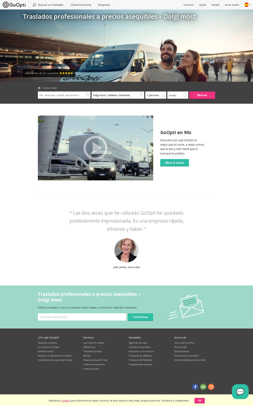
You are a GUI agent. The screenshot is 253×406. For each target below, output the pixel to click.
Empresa (104, 5)
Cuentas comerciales (140, 347)
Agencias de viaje (138, 342)
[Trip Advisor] (203, 387)
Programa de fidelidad (140, 359)
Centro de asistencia (94, 364)
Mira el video (174, 163)
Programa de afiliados (140, 355)
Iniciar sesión (232, 4)
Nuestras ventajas (47, 342)
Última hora (89, 347)
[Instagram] (211, 387)
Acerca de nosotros (184, 342)
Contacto (188, 4)
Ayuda (202, 4)
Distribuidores (181, 351)
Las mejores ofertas (93, 342)
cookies (65, 400)
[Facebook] (195, 387)
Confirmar (140, 317)
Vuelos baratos (91, 368)
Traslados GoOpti (92, 351)
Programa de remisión (140, 364)
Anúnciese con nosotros (141, 351)
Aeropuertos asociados (186, 355)
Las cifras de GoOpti (48, 347)
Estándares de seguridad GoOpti (55, 359)
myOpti (215, 4)
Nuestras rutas (46, 351)
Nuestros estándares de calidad (55, 355)
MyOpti (87, 355)
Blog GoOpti (180, 347)
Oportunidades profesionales (190, 359)
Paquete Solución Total (95, 359)
